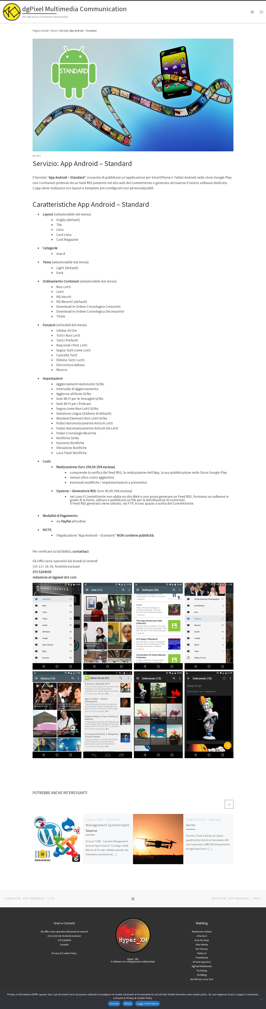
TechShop (202, 970)
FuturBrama (202, 957)
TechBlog (202, 974)
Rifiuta (128, 1003)
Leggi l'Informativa (147, 1003)
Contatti (64, 944)
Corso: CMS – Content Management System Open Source (107, 825)
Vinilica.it (201, 953)
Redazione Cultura (202, 931)
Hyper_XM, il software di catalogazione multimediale (133, 960)
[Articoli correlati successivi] (229, 804)
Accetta (114, 1003)
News (54, 30)
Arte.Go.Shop (202, 940)
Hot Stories (202, 948)
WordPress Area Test (201, 979)
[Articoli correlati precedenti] (220, 804)
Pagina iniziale (41, 30)
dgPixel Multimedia (202, 966)
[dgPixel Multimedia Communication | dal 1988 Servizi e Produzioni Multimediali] (12, 11)
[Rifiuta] (261, 999)
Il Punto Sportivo (202, 961)
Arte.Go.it (202, 935)
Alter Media (202, 944)
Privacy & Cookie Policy (64, 953)
